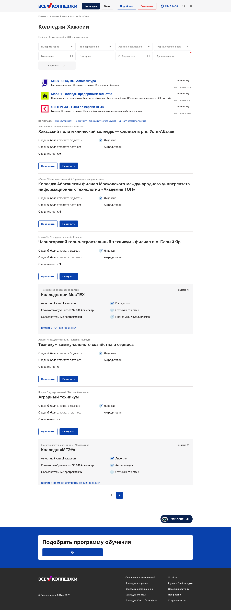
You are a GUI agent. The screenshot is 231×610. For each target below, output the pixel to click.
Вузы (107, 6)
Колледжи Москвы (135, 594)
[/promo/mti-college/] (115, 309)
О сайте (172, 577)
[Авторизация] (191, 6)
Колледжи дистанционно (139, 589)
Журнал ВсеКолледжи (180, 583)
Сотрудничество (177, 600)
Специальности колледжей (140, 577)
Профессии (174, 594)
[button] (126, 6)
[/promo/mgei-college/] (115, 462)
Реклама (182, 80)
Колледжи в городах (136, 583)
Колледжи (91, 6)
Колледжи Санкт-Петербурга (141, 600)
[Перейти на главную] (58, 6)
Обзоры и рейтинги (178, 589)
